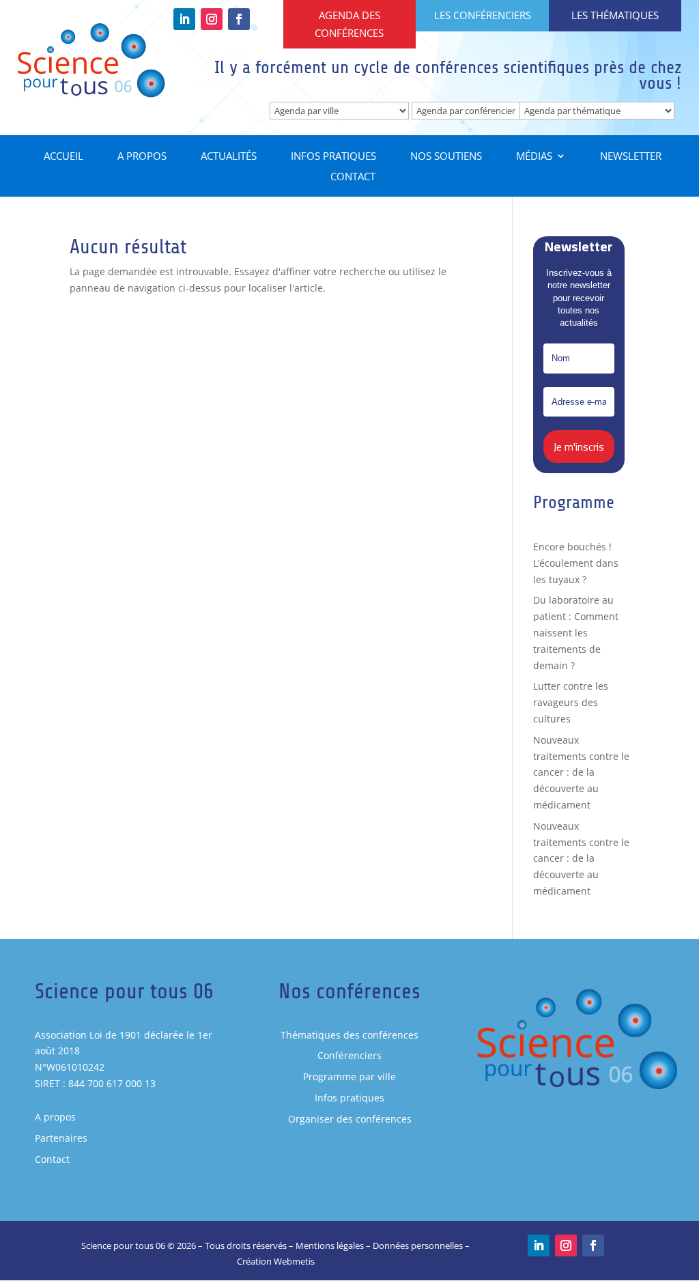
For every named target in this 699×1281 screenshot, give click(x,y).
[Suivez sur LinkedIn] (184, 19)
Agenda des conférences (349, 24)
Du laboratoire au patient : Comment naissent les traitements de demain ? (575, 632)
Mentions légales (330, 1245)
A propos (142, 157)
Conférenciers (349, 1055)
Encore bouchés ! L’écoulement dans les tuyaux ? (575, 563)
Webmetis (294, 1261)
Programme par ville (349, 1076)
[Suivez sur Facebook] (239, 19)
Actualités (229, 157)
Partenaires (61, 1137)
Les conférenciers (482, 15)
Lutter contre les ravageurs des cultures (570, 702)
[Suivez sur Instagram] (212, 19)
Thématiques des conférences (349, 1034)
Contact (352, 177)
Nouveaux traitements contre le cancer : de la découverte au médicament (581, 772)
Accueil (63, 157)
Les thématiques (615, 15)
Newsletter (630, 157)
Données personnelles (418, 1245)
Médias (534, 157)
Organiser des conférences (350, 1118)
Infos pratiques (333, 157)
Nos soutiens (446, 157)
